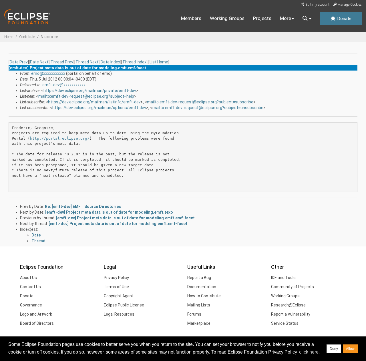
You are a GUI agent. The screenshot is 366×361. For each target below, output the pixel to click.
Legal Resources (119, 314)
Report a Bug (199, 277)
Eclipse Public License (124, 305)
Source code (49, 37)
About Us (28, 277)
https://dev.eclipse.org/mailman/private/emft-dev (89, 90)
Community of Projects (292, 286)
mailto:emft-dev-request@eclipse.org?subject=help (86, 96)
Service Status (285, 323)
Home (8, 37)
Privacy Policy (116, 277)
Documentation (201, 286)
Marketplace (198, 323)
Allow (350, 349)
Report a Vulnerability (290, 314)
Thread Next (86, 62)
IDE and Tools (283, 277)
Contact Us (30, 286)
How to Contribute (204, 296)
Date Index (110, 62)
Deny (334, 349)
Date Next (39, 62)
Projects (262, 18)
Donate (343, 18)
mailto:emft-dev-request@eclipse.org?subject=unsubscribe (207, 107)
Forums (194, 314)
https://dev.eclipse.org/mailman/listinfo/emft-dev (94, 102)
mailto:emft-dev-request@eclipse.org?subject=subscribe (200, 102)
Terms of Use (116, 286)
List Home (159, 62)
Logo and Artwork (36, 314)
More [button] (285, 18)
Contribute (27, 37)
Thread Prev (62, 62)
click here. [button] (309, 352)
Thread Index (134, 62)
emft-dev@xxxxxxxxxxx (63, 85)
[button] (307, 18)
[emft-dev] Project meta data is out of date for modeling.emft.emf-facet (125, 218)
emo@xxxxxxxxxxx (48, 73)
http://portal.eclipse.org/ (59, 138)
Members (191, 18)
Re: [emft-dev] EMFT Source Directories (83, 206)
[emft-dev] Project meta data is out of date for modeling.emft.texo (109, 212)
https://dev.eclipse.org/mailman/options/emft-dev (99, 107)
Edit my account (317, 5)
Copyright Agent (119, 296)
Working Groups (227, 18)
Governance (31, 305)
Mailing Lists (198, 305)
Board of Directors (37, 323)
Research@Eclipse (288, 305)
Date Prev (19, 62)
